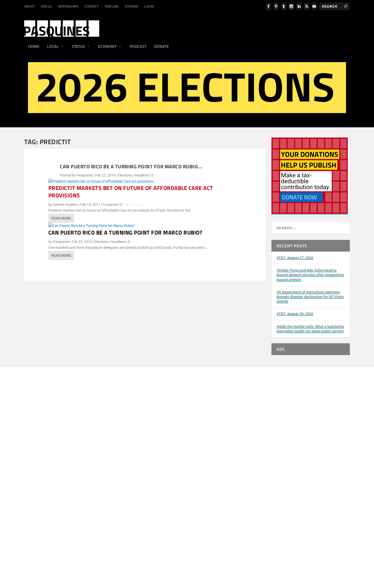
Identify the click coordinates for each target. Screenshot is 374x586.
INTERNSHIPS (68, 6)
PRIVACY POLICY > (127, 432)
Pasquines (84, 175)
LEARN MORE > (62, 432)
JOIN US (46, 6)
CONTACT (91, 6)
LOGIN (149, 6)
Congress (110, 204)
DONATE (56, 473)
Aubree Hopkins (65, 204)
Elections (125, 175)
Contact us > (59, 491)
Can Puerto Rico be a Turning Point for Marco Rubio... (131, 166)
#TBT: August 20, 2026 (295, 314)
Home (33, 46)
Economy (107, 46)
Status (78, 46)
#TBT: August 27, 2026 (295, 258)
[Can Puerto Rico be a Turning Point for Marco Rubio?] (91, 226)
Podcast (138, 46)
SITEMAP (131, 6)
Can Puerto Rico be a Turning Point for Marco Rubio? (125, 232)
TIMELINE (111, 6)
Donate (161, 46)
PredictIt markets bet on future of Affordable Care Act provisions (130, 192)
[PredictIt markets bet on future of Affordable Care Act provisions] (101, 181)
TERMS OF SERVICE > (93, 432)
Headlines (141, 175)
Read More (61, 218)
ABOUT (29, 6)
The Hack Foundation (121, 458)
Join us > (57, 479)
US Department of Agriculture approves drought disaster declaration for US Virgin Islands (310, 296)
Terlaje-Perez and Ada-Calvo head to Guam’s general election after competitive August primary (310, 274)
